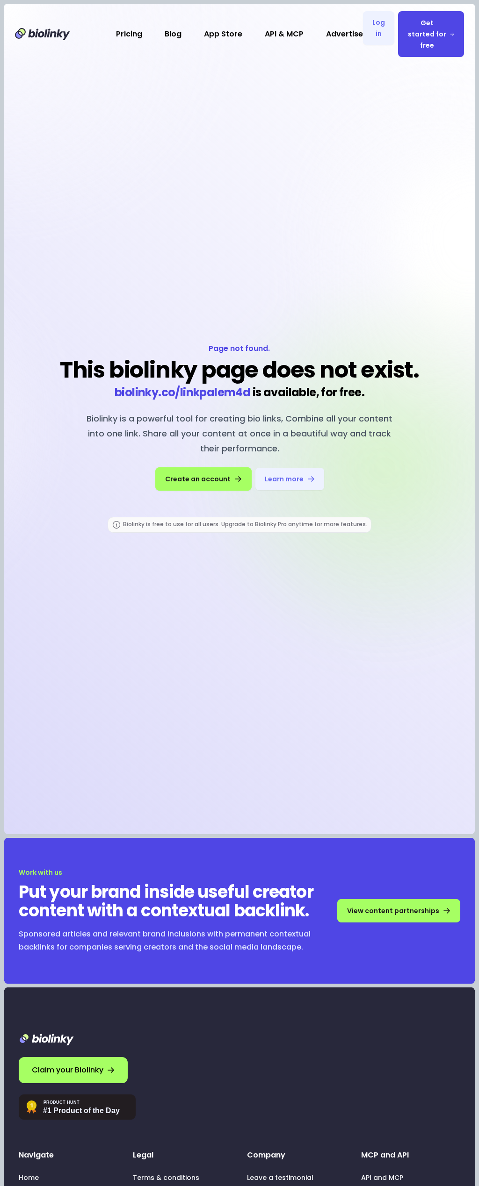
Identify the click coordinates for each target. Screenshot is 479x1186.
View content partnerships (393, 910)
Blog (173, 34)
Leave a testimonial (280, 1177)
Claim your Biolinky (67, 1070)
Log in (378, 28)
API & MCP (284, 34)
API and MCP (382, 1177)
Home (29, 1177)
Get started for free (427, 34)
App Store (223, 34)
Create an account (198, 479)
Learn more (284, 479)
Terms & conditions (166, 1177)
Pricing (129, 34)
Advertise (344, 34)
